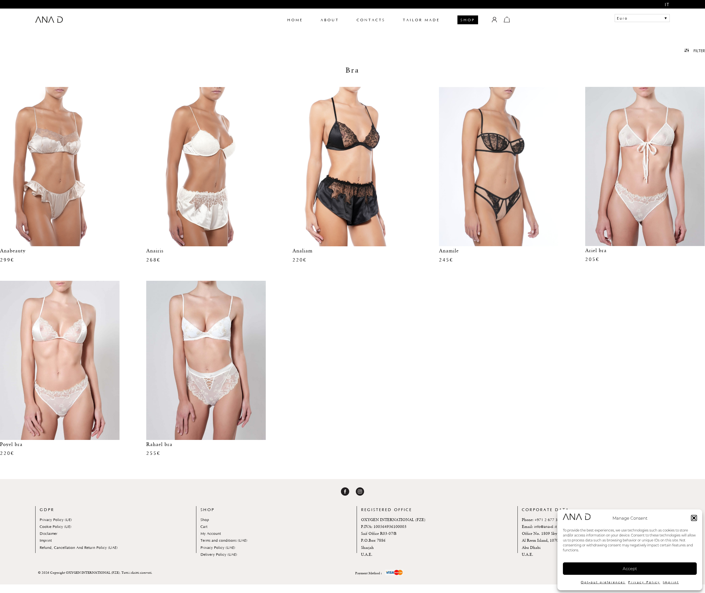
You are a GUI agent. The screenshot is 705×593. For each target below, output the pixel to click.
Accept (630, 568)
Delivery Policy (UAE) (218, 554)
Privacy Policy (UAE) (217, 547)
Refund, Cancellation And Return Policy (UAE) (79, 547)
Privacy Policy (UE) (56, 519)
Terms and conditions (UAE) (223, 540)
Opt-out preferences (603, 582)
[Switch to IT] (663, 4)
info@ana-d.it (545, 526)
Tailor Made (421, 20)
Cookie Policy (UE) (55, 526)
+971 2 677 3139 (549, 519)
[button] (694, 518)
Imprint (671, 582)
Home (295, 20)
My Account (210, 533)
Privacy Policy (644, 582)
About (330, 20)
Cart (203, 526)
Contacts (371, 20)
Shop (467, 20)
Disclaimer (49, 533)
